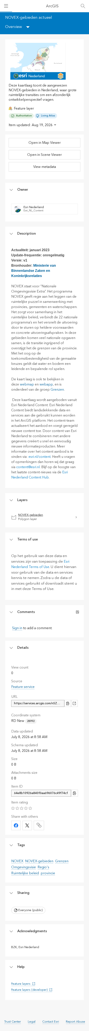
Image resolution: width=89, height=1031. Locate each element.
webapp (46, 384)
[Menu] (6, 6)
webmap (27, 384)
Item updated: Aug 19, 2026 (30, 125)
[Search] (83, 6)
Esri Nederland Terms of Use (40, 564)
